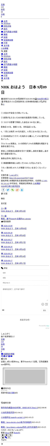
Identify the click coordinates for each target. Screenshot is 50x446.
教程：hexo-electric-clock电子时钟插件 (16, 422)
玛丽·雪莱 (11, 393)
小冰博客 (4, 48)
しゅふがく (14, 175)
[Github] (2, 356)
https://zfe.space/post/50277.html (21, 178)
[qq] (9, 356)
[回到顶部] (9, 437)
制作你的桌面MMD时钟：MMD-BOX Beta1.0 (19, 408)
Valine (47, 325)
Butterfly (17, 433)
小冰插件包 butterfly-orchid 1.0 (13, 417)
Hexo (7, 433)
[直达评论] (6, 437)
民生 (18, 186)
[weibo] (7, 356)
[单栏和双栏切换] (10, 435)
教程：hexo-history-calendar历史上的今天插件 (19, 427)
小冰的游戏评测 (7, 413)
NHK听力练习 (43, 99)
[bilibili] (11, 356)
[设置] (3, 437)
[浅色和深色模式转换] (7, 435)
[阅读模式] (3, 435)
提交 (44, 310)
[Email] (4, 356)
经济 (14, 186)
